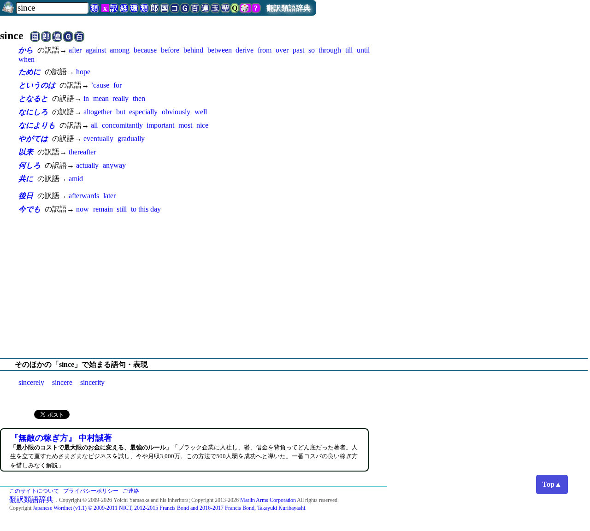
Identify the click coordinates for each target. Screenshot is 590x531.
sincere (62, 382)
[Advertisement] (295, 286)
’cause (100, 85)
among (120, 50)
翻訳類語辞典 (288, 8)
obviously (176, 112)
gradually (131, 138)
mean (101, 98)
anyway (114, 165)
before (170, 50)
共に (25, 179)
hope (83, 72)
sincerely (31, 382)
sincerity (92, 382)
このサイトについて (34, 491)
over (282, 50)
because (145, 50)
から (25, 50)
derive (245, 50)
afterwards (84, 196)
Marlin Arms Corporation (268, 500)
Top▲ (552, 484)
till (349, 50)
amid (76, 179)
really (120, 98)
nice (202, 125)
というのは (36, 85)
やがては (33, 138)
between (219, 50)
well (201, 112)
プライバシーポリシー (90, 491)
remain (103, 209)
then (139, 98)
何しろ (29, 165)
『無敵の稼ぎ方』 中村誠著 (61, 437)
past (298, 50)
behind (193, 50)
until (363, 50)
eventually (98, 138)
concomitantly (122, 125)
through (330, 50)
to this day (146, 209)
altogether (97, 112)
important (160, 125)
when (26, 59)
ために (29, 72)
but (120, 112)
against (96, 50)
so (311, 50)
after (75, 50)
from (264, 50)
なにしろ (33, 112)
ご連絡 (131, 491)
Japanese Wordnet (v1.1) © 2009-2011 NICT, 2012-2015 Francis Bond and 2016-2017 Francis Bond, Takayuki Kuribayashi (169, 508)
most (185, 125)
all (94, 125)
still (122, 209)
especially (143, 112)
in (86, 98)
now (82, 209)
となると (33, 98)
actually (87, 165)
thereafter (82, 152)
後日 (25, 196)
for (117, 85)
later (109, 196)
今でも (29, 209)
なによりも (36, 125)
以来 (25, 152)
